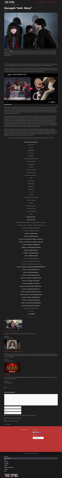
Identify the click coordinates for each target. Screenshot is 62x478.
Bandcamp (35, 316)
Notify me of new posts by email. (11, 421)
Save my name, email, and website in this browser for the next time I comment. (20, 415)
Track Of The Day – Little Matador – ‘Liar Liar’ (13, 351)
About (38, 2)
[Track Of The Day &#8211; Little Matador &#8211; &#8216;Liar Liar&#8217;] (12, 348)
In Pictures (6, 463)
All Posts (6, 456)
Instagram (27, 316)
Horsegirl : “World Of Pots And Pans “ (12, 331)
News (5, 460)
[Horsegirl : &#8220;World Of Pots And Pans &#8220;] (14, 328)
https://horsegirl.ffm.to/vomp (31, 139)
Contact (53, 2)
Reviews (5, 465)
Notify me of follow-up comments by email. (13, 418)
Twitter (31, 316)
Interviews (6, 461)
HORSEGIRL (7, 388)
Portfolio (49, 2)
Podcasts (6, 469)
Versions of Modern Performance (15, 388)
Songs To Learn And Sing (9, 467)
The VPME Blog (42, 2)
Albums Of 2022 (7, 374)
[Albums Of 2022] (12, 372)
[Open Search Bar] (56, 2)
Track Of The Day (8, 387)
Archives (34, 435)
